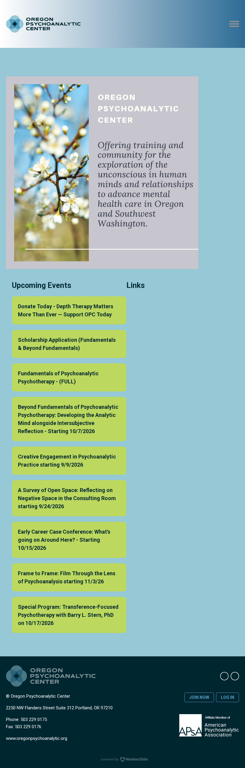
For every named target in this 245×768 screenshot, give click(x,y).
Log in (227, 697)
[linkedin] (224, 676)
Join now (199, 697)
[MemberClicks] (43, 24)
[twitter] (235, 676)
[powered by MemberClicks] (122, 759)
